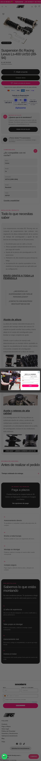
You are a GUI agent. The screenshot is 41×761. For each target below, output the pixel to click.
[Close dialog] (39, 372)
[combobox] (23, 380)
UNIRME (30, 385)
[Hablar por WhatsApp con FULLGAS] (4, 756)
